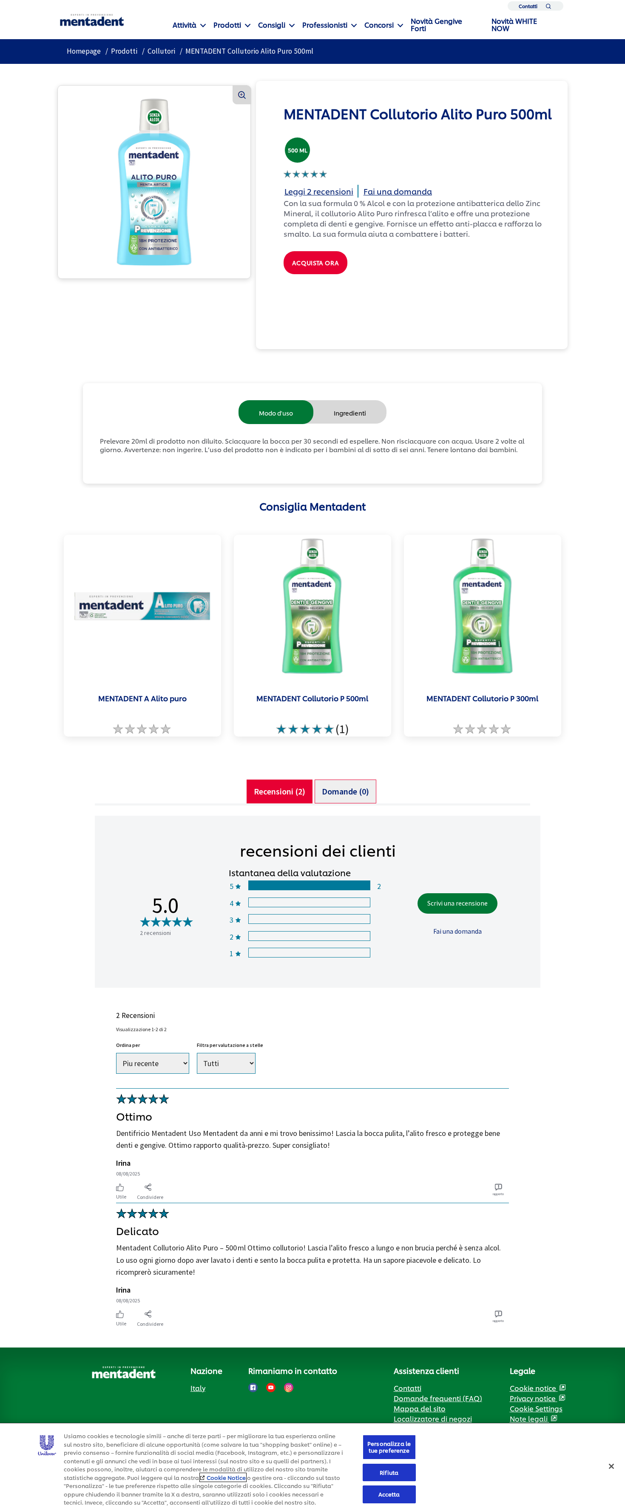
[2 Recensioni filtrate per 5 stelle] (308, 885)
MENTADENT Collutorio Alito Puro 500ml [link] (249, 51)
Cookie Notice (226, 1477)
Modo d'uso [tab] (276, 413)
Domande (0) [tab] (345, 791)
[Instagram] (288, 1387)
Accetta (389, 1494)
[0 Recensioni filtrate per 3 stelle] (308, 919)
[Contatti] (548, 8)
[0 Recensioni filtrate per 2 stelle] (308, 936)
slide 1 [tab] (309, 750)
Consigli (271, 24)
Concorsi (379, 24)
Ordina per (128, 1045)
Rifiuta (389, 1472)
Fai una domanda (457, 931)
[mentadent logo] (92, 20)
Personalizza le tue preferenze (389, 1446)
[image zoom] (242, 95)
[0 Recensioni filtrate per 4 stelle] (308, 902)
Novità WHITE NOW (514, 24)
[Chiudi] (611, 1466)
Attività (184, 24)
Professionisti (324, 24)
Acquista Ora (315, 262)
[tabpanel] (312, 1072)
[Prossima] (550, 639)
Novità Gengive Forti (436, 24)
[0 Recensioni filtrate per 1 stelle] (308, 953)
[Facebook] (253, 1387)
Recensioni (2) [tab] (279, 791)
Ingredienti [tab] (350, 413)
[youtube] (271, 1387)
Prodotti (227, 24)
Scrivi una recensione (457, 903)
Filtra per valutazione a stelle (230, 1045)
